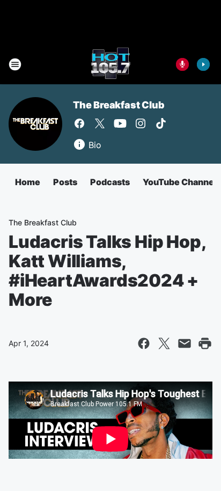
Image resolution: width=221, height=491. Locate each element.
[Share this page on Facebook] (143, 343)
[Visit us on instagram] (140, 123)
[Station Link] (110, 64)
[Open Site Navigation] (15, 64)
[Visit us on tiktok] (160, 123)
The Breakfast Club (118, 105)
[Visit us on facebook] (79, 123)
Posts (65, 182)
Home (27, 182)
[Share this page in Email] (184, 343)
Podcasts (110, 182)
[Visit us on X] (99, 123)
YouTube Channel (180, 182)
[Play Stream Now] (203, 64)
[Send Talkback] (182, 64)
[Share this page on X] (164, 343)
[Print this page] (204, 343)
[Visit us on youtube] (120, 123)
